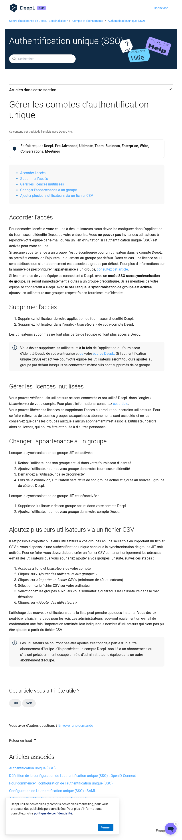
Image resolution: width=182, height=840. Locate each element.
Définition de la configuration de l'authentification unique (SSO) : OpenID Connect (72, 776)
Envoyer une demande (75, 725)
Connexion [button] (161, 8)
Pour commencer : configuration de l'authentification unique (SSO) (61, 783)
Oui (15, 703)
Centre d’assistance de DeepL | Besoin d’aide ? (38, 20)
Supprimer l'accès (34, 179)
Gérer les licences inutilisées (42, 184)
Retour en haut (21, 740)
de (81, 353)
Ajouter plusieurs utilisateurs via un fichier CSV (56, 195)
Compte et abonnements (87, 20)
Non (29, 703)
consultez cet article (112, 269)
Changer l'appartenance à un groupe (48, 190)
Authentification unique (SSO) (126, 20)
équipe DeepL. (104, 353)
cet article (120, 404)
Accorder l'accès (33, 173)
